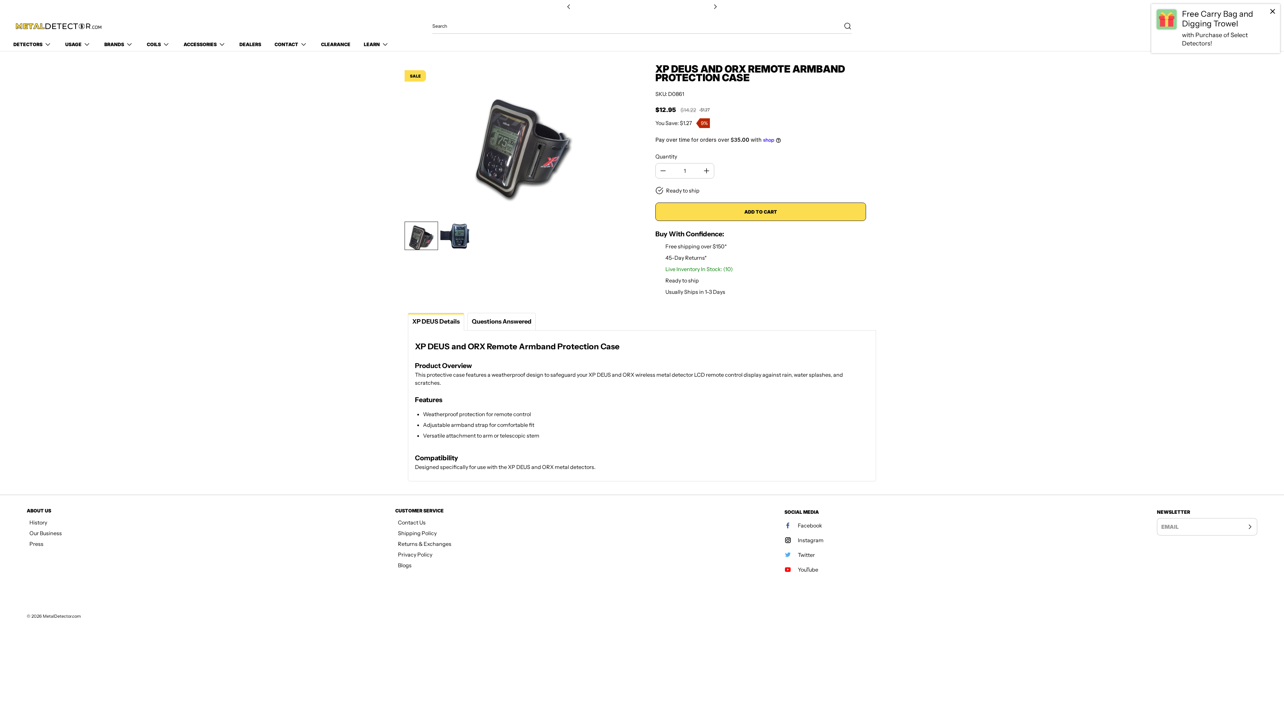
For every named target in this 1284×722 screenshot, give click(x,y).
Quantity (666, 156)
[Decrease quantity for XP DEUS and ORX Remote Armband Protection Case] (663, 170)
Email (1170, 526)
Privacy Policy (415, 554)
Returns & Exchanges (424, 543)
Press (36, 543)
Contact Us (412, 522)
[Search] (844, 26)
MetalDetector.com (62, 616)
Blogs (405, 565)
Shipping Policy (417, 533)
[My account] (1248, 26)
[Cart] (1263, 26)
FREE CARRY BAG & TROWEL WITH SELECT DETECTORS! (642, 7)
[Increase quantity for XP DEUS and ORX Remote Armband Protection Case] (706, 170)
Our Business (45, 533)
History (38, 522)
